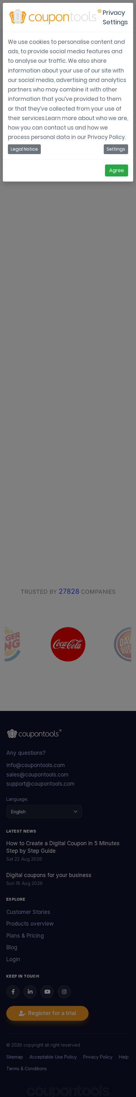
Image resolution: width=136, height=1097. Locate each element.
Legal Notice (24, 149)
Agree (116, 170)
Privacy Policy (106, 137)
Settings (116, 149)
